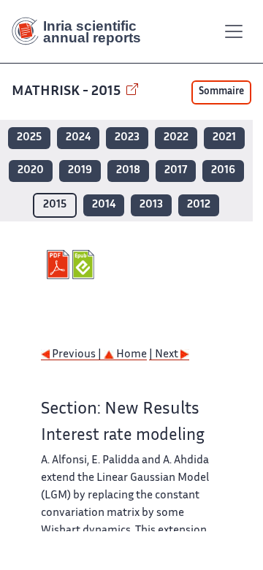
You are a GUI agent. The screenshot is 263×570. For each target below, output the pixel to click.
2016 (223, 170)
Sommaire (221, 92)
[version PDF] (59, 264)
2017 (175, 170)
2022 (176, 137)
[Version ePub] (85, 264)
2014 (103, 205)
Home (130, 355)
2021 (224, 137)
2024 (78, 137)
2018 (128, 170)
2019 (80, 170)
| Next (164, 355)
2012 (198, 205)
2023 (127, 137)
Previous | (77, 355)
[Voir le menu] (233, 31)
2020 (31, 170)
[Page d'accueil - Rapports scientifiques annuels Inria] (82, 31)
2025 (29, 137)
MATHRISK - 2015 (67, 92)
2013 (151, 205)
